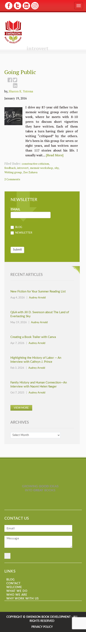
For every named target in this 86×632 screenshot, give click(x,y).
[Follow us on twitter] (17, 9)
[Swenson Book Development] (13, 32)
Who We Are (16, 594)
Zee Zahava (30, 172)
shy (56, 168)
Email (15, 209)
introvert (23, 168)
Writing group (13, 172)
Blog (18, 227)
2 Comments (12, 179)
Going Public (20, 72)
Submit (17, 249)
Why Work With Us (22, 598)
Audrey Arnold (37, 297)
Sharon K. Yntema (21, 91)
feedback (10, 168)
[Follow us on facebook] (8, 9)
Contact (13, 583)
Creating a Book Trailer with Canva (33, 337)
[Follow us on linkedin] (26, 9)
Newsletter (23, 233)
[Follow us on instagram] (34, 9)
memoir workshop (41, 168)
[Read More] (54, 155)
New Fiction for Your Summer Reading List (38, 291)
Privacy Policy (42, 627)
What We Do (16, 591)
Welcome (14, 587)
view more (21, 408)
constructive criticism (35, 163)
